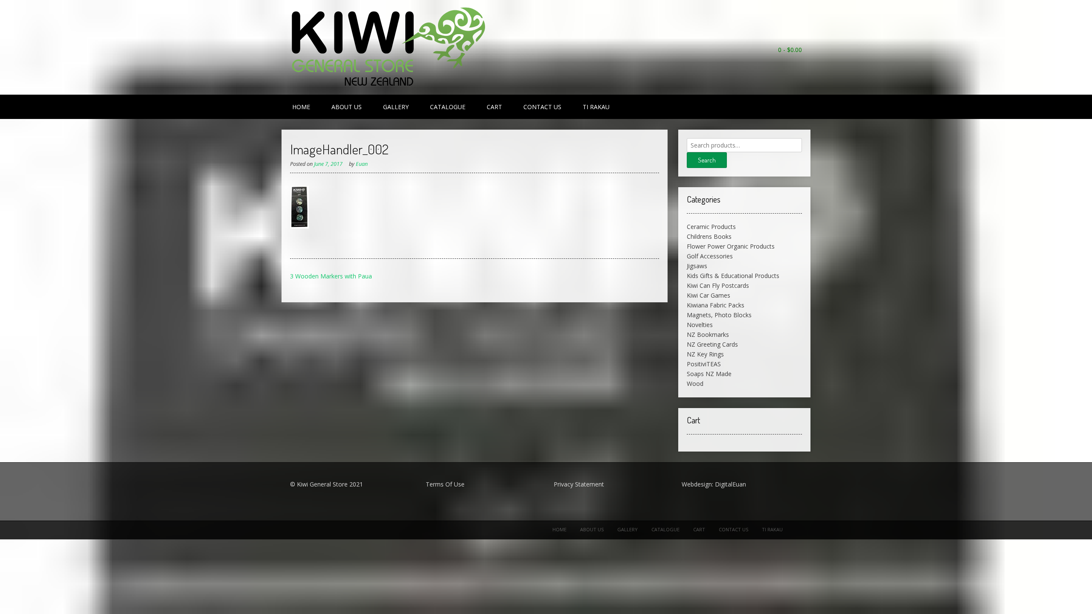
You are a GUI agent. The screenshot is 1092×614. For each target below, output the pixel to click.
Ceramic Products (711, 227)
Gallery (396, 107)
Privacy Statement (579, 484)
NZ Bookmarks (708, 334)
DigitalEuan (730, 484)
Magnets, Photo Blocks (719, 315)
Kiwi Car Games (708, 295)
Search (707, 160)
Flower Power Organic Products (731, 246)
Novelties (700, 325)
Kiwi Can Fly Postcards (718, 285)
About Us (346, 107)
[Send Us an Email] (797, 61)
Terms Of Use (445, 484)
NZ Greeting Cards (712, 344)
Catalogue (447, 107)
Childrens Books (709, 236)
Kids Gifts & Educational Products (733, 276)
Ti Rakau (596, 107)
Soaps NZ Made (709, 374)
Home (301, 107)
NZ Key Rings (705, 354)
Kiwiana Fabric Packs (715, 305)
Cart (494, 107)
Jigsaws (697, 266)
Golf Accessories (710, 256)
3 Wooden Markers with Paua (331, 276)
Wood (695, 383)
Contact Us (542, 107)
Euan (362, 164)
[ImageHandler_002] (299, 226)
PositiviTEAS (704, 364)
